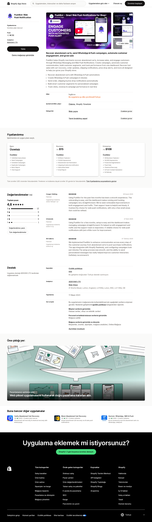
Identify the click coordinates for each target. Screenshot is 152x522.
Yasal (120, 499)
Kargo (65, 499)
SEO (64, 495)
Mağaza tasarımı (42, 491)
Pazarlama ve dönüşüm (45, 495)
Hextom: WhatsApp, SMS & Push (121, 416)
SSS (70, 272)
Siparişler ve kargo (43, 486)
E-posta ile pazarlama (72, 491)
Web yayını (73, 111)
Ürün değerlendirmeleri (72, 482)
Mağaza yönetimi (42, 499)
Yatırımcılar (123, 482)
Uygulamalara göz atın (98, 3)
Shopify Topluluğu (98, 482)
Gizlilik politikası (75, 268)
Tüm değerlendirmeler (17, 232)
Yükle (23, 49)
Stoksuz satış (68, 473)
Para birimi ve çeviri (71, 504)
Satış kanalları (41, 473)
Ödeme (72, 104)
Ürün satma (39, 482)
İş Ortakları (123, 491)
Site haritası (59, 515)
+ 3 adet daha (123, 43)
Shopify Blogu (96, 486)
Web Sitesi (73, 285)
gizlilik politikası (99, 305)
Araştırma (95, 491)
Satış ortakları (124, 495)
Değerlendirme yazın (17, 228)
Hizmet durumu (124, 504)
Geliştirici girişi (13, 515)
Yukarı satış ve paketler (73, 486)
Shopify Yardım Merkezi (101, 473)
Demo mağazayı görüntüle (23, 55)
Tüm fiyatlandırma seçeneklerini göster (101, 181)
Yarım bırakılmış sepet (78, 118)
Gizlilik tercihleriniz (74, 515)
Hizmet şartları (28, 515)
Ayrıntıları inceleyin (77, 329)
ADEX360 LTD (12, 42)
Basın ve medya (125, 486)
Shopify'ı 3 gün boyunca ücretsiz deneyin (76, 452)
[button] (29, 419)
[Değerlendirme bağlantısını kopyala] (58, 194)
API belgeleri (96, 478)
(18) (12, 35)
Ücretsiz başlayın (135, 3)
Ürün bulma (39, 478)
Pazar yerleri (68, 478)
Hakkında (122, 473)
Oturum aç (117, 3)
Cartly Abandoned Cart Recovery (26, 416)
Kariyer (121, 478)
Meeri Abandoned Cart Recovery (73, 416)
